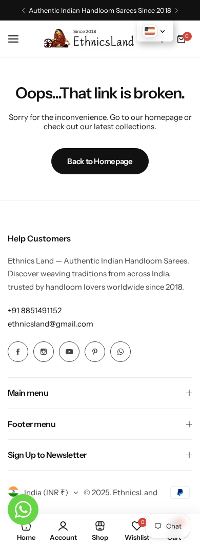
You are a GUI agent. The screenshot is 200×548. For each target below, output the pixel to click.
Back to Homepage (99, 161)
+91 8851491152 (35, 310)
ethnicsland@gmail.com (50, 324)
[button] (23, 10)
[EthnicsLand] (91, 39)
